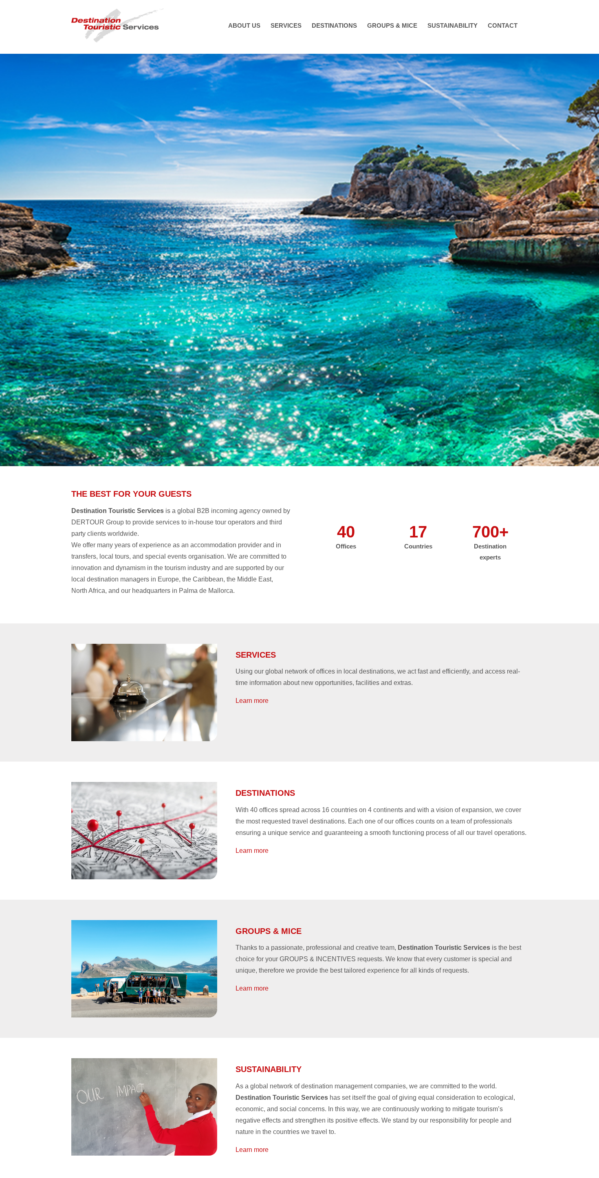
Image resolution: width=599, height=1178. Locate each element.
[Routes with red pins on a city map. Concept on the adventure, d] (144, 785)
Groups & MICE (269, 931)
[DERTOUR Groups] (144, 923)
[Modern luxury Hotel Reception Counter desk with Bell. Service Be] (144, 646)
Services (256, 654)
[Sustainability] (144, 1061)
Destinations (265, 792)
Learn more (252, 700)
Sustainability (269, 1069)
